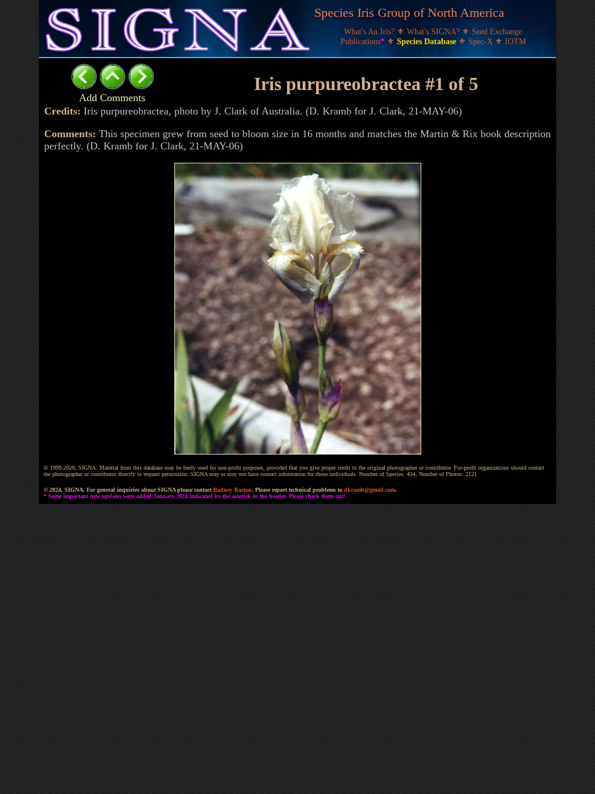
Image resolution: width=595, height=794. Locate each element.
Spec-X (481, 41)
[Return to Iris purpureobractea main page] (112, 86)
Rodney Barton (232, 490)
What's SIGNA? (434, 31)
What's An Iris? (370, 31)
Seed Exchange (497, 31)
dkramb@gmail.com (369, 490)
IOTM (515, 41)
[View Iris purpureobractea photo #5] (84, 86)
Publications (362, 41)
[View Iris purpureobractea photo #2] (141, 86)
